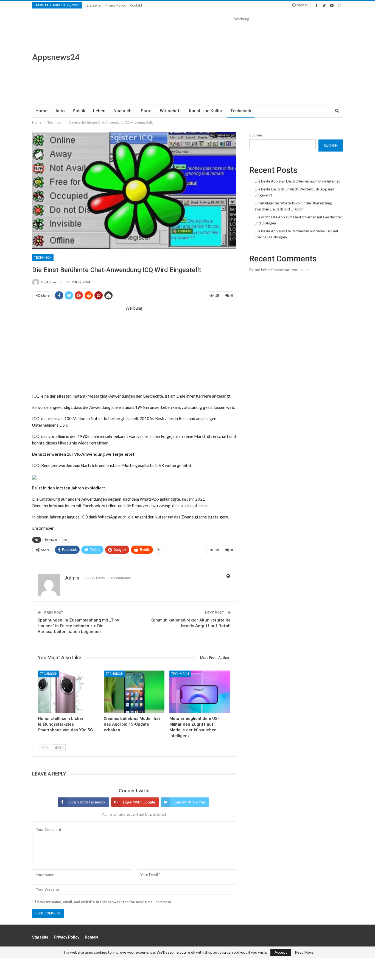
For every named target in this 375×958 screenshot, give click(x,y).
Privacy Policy (115, 5)
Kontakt (136, 5)
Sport (146, 110)
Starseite (93, 5)
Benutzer (51, 539)
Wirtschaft (170, 110)
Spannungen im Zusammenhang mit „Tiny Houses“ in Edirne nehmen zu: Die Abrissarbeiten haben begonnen (78, 626)
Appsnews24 (56, 57)
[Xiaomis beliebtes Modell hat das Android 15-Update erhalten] (134, 692)
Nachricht (123, 110)
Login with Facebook (87, 802)
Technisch (240, 110)
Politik (79, 110)
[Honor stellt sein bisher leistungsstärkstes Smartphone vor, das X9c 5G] (68, 692)
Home (41, 110)
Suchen (255, 135)
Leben (99, 110)
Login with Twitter (189, 802)
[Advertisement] (241, 60)
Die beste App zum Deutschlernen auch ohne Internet (297, 181)
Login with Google (139, 802)
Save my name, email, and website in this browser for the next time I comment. (104, 902)
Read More (304, 952)
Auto (60, 110)
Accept (281, 952)
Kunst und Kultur (205, 110)
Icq (65, 539)
